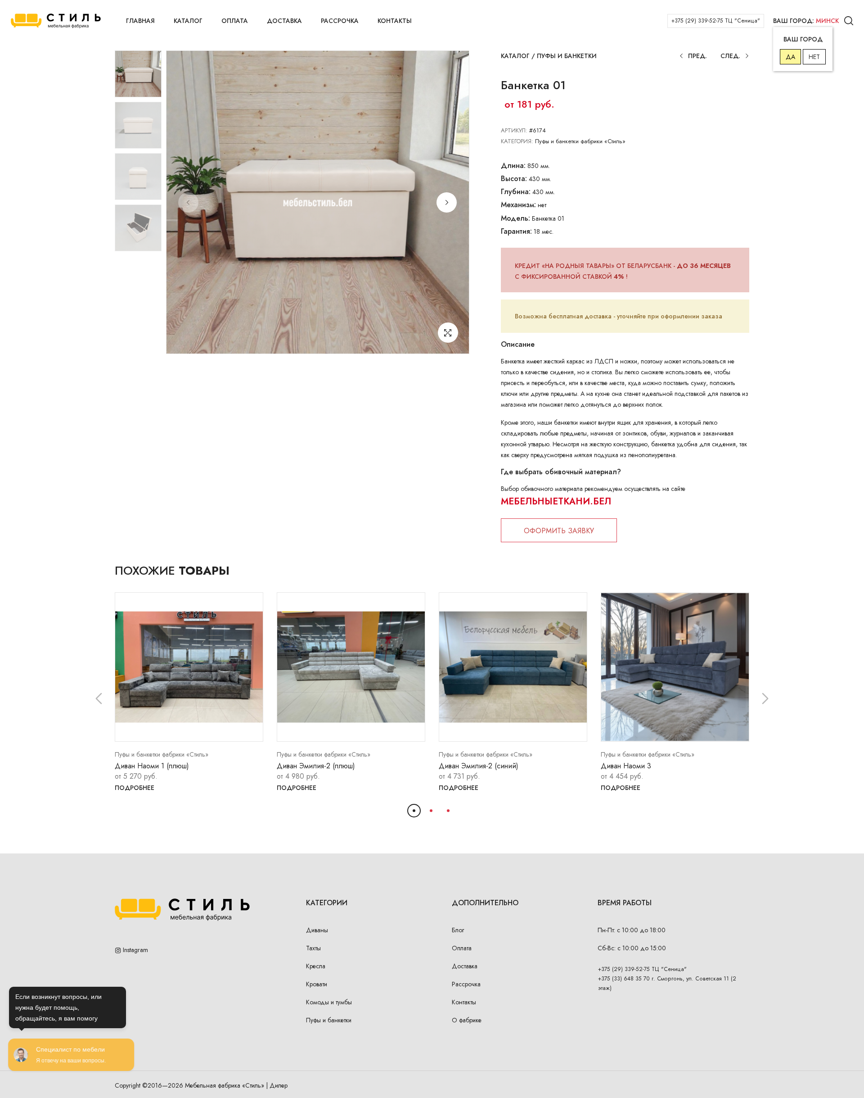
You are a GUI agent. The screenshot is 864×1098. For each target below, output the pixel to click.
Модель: (515, 218)
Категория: (517, 141)
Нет (814, 56)
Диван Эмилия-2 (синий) (478, 766)
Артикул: (514, 130)
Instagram (134, 949)
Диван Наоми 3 (626, 766)
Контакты (395, 20)
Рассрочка (340, 20)
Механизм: (518, 204)
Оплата (234, 20)
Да (790, 56)
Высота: (514, 178)
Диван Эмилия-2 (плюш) (316, 766)
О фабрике (467, 1020)
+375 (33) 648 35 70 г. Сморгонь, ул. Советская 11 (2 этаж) (667, 983)
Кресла (315, 966)
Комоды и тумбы (329, 1002)
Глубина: (516, 191)
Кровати (316, 984)
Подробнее (134, 787)
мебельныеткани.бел (556, 501)
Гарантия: (516, 231)
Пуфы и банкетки (567, 55)
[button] (446, 202)
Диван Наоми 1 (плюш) (152, 766)
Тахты (313, 948)
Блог (458, 930)
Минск (827, 20)
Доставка (284, 20)
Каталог (188, 20)
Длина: (513, 165)
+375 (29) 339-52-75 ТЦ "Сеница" (715, 21)
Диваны (317, 930)
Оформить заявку (559, 531)
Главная (140, 20)
